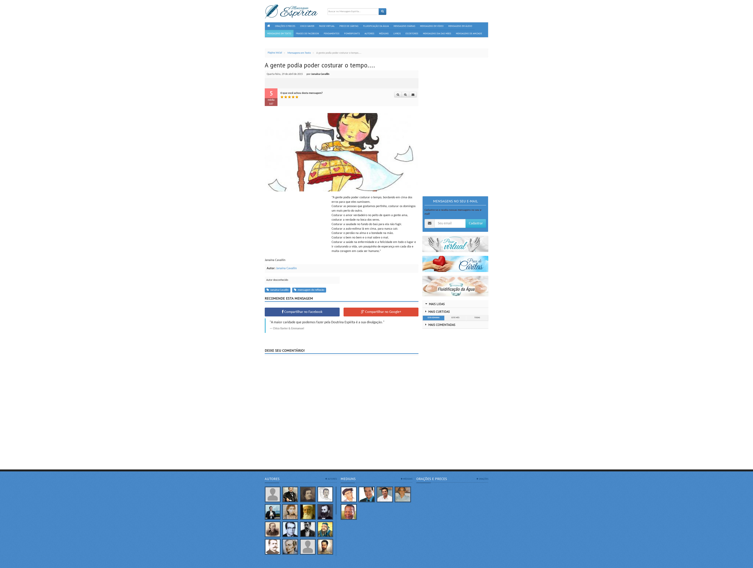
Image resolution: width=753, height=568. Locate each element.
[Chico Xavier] (348, 494)
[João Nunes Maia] (402, 494)
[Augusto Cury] (273, 512)
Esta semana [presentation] (433, 318)
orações (483, 478)
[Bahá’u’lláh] (308, 512)
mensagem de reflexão (310, 290)
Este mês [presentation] (455, 318)
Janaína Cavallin (320, 74)
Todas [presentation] (477, 318)
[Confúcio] (325, 529)
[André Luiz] (325, 494)
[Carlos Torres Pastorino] (290, 529)
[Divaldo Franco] (366, 494)
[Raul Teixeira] (348, 512)
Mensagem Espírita (275, 565)
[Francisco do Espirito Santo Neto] (384, 494)
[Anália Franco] (308, 494)
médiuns (407, 478)
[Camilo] (273, 529)
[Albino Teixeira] (273, 494)
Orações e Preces (431, 479)
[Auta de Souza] (290, 512)
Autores (272, 479)
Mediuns (348, 479)
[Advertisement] (298, 222)
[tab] (433, 318)
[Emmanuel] (290, 547)
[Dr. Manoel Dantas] (273, 547)
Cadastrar (476, 223)
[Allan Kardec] (290, 494)
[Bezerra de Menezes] (325, 512)
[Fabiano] (308, 547)
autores (332, 478)
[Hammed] (325, 547)
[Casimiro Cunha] (308, 529)
